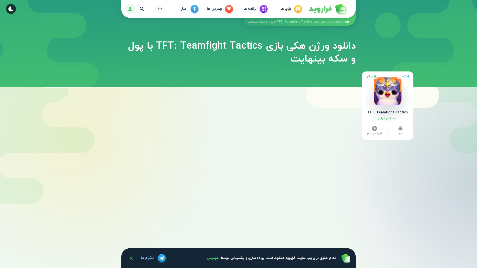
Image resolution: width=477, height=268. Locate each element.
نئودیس (213, 258)
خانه (347, 22)
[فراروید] (327, 9)
